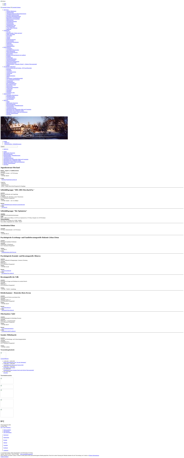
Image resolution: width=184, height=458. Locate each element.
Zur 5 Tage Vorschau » (6, 427)
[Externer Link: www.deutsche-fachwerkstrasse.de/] (7, 388)
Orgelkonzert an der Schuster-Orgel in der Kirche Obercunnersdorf (18, 370)
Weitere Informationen (94, 455)
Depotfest (5, 372)
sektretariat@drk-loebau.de (8, 310)
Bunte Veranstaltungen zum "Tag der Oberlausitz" (14, 362)
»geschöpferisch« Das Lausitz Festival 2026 (13, 365)
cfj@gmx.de (4, 207)
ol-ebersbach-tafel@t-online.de (9, 331)
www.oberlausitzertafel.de (7, 328)
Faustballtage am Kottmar (9, 367)
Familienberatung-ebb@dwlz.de (9, 252)
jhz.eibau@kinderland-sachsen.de (9, 179)
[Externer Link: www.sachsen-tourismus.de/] (7, 407)
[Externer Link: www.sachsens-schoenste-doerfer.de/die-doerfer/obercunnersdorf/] (7, 397)
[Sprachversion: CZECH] (4, 5)
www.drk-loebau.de (6, 307)
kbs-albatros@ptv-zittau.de (8, 273)
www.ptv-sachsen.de (6, 270)
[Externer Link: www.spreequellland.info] (7, 383)
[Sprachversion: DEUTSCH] (4, 3)
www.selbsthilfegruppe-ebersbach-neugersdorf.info (13, 204)
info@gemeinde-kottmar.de (26, 454)
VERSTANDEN (4, 456)
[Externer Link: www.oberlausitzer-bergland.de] (7, 416)
